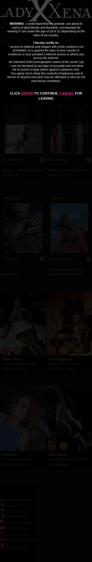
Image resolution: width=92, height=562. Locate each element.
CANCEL (67, 93)
